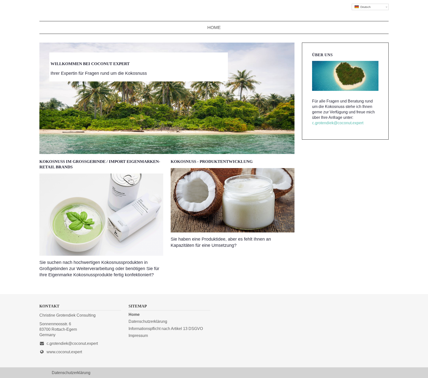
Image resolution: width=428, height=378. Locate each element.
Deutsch (365, 6)
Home (214, 27)
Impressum (138, 335)
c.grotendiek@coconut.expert (337, 123)
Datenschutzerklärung (148, 321)
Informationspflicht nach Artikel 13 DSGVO (166, 328)
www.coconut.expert (64, 352)
